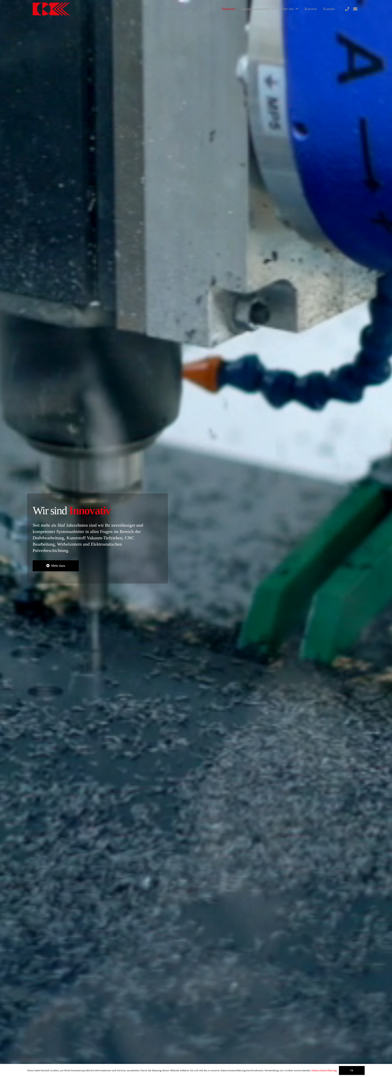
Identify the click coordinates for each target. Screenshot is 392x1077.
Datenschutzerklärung (324, 1070)
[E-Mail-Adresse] (355, 9)
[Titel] (347, 9)
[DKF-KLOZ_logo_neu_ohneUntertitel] (51, 8)
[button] (272, 9)
